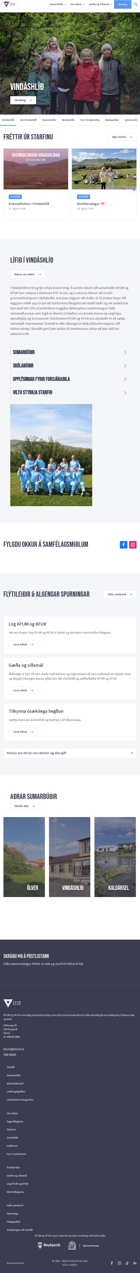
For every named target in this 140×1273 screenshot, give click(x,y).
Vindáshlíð (8, 120)
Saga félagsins (15, 1121)
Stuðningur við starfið (20, 1230)
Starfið (11, 1067)
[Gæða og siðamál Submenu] (111, 4)
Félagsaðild (13, 1222)
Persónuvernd (15, 1263)
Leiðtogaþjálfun (16, 1091)
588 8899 (9, 1054)
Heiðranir (12, 1146)
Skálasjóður (112, 120)
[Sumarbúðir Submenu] (65, 4)
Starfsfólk (12, 1138)
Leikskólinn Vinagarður (20, 1100)
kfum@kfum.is (13, 1049)
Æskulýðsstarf (15, 1083)
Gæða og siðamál (99, 4)
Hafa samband (15, 1205)
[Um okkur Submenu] (84, 4)
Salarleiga (12, 1213)
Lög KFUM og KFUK (17, 1184)
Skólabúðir (68, 120)
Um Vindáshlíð (28, 120)
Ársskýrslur (13, 1167)
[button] (133, 190)
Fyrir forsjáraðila (90, 120)
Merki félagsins (15, 1192)
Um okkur (76, 4)
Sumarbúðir (56, 4)
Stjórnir (11, 1129)
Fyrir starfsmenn (16, 1154)
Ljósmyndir (131, 120)
